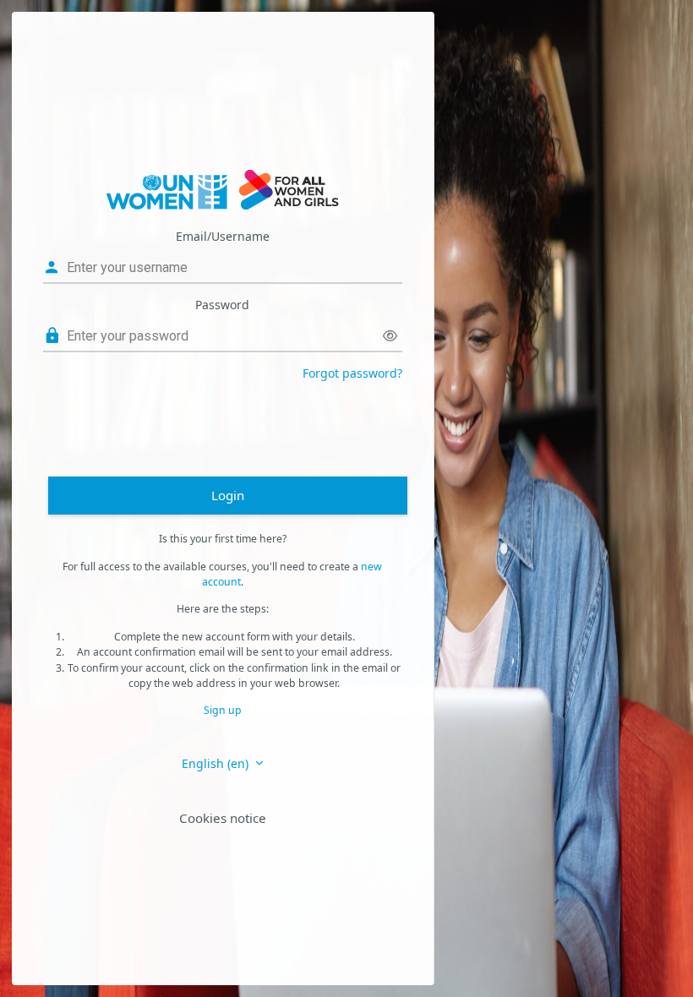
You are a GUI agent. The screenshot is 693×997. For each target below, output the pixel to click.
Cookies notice (222, 817)
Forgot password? (352, 373)
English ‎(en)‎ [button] (217, 763)
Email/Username (223, 236)
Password (222, 305)
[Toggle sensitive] (390, 336)
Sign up (223, 710)
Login (227, 495)
